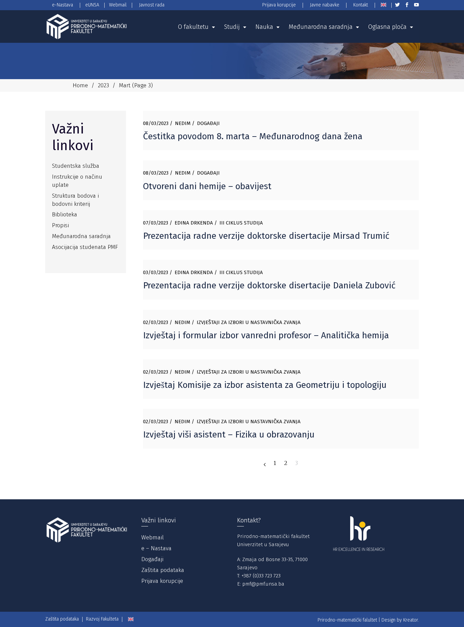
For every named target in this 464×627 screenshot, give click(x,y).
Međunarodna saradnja (81, 236)
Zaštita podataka (162, 570)
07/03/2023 (155, 223)
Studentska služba (75, 165)
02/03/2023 (155, 322)
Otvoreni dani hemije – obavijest (207, 186)
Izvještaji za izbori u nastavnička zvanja (249, 322)
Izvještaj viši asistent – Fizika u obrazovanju (229, 434)
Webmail (152, 537)
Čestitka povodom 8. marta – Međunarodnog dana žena (252, 136)
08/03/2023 (155, 123)
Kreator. (411, 620)
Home (80, 85)
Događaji (208, 123)
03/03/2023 (155, 272)
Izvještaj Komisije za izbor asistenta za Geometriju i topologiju (265, 385)
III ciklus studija (241, 223)
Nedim (183, 123)
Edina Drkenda (194, 223)
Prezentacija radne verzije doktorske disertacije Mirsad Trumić (266, 236)
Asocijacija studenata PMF (85, 247)
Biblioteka (64, 214)
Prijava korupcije (162, 581)
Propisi (60, 225)
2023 (103, 85)
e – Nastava (156, 548)
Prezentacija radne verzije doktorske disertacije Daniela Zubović (269, 285)
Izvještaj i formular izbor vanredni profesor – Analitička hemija (266, 335)
